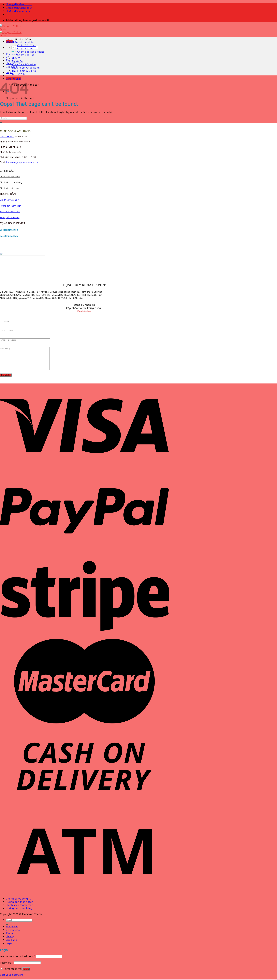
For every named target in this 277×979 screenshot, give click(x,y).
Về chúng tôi (13, 930)
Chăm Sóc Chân (26, 45)
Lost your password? (12, 974)
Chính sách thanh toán (19, 8)
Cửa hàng (11, 66)
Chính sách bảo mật (9, 188)
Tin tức (10, 60)
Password (6, 962)
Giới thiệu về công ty (9, 200)
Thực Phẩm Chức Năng (26, 67)
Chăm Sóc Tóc (25, 54)
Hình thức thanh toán (10, 211)
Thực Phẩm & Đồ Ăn (24, 70)
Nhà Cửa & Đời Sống (24, 64)
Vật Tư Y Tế (19, 73)
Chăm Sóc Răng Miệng (30, 51)
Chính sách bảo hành (10, 176)
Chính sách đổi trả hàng (11, 182)
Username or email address (17, 956)
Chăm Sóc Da (25, 48)
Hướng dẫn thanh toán (19, 4)
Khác (14, 58)
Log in (26, 969)
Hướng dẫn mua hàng (18, 11)
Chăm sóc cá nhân (23, 42)
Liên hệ (10, 63)
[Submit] (13, 51)
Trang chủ (12, 54)
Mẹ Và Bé (17, 61)
